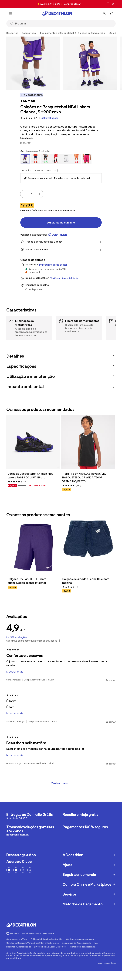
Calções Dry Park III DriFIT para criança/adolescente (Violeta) (27, 580)
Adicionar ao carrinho (61, 222)
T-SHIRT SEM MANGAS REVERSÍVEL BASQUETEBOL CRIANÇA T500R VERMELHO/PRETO (84, 477)
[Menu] (10, 13)
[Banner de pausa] (108, 3)
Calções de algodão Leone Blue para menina (86, 580)
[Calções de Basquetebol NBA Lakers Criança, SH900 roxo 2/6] (90, 63)
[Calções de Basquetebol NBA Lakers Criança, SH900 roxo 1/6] (33, 63)
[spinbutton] (32, 194)
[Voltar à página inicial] (57, 13)
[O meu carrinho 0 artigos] (112, 13)
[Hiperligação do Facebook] (8, 870)
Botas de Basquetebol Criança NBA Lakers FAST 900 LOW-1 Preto (31, 475)
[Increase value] (39, 194)
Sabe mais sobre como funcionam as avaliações (31, 640)
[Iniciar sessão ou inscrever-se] (104, 13)
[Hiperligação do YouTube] (15, 870)
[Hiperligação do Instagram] (22, 870)
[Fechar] (113, 3)
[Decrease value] (24, 194)
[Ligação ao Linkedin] (29, 870)
